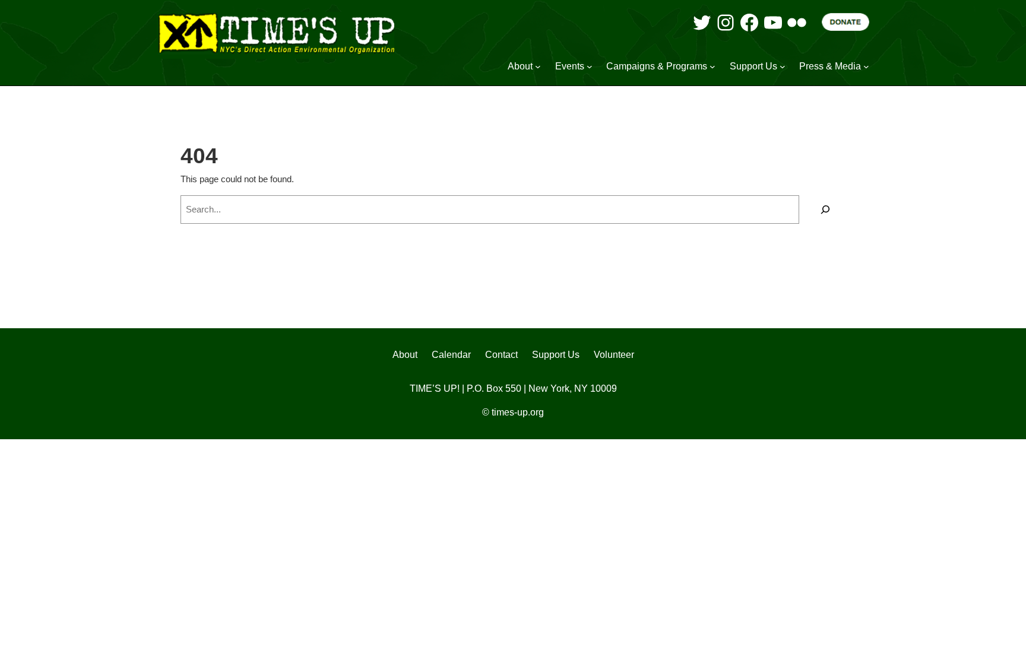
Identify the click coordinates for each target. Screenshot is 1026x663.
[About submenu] (538, 66)
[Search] (825, 209)
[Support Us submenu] (783, 66)
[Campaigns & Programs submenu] (712, 66)
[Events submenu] (590, 66)
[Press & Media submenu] (866, 66)
